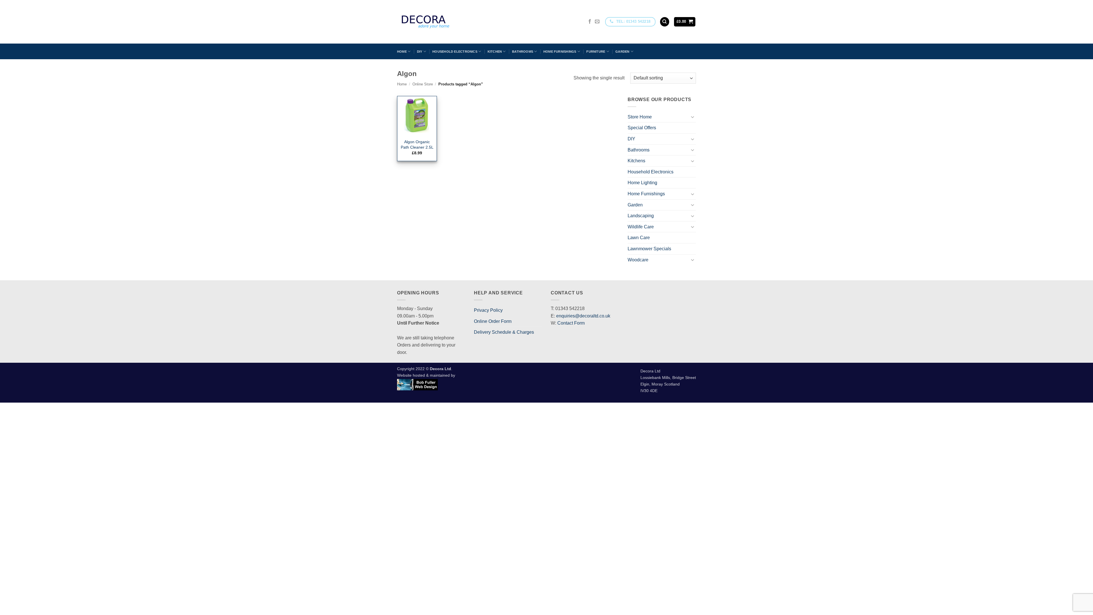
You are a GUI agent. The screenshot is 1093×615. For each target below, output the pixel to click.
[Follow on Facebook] (589, 21)
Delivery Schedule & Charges (504, 332)
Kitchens (636, 160)
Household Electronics (454, 51)
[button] (685, 21)
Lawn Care (639, 237)
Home (402, 51)
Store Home (640, 116)
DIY (419, 51)
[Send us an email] (597, 21)
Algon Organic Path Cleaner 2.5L (417, 144)
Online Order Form (492, 321)
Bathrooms (522, 51)
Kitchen (495, 51)
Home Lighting (642, 182)
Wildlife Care (641, 226)
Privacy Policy (488, 310)
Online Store (422, 84)
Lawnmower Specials (649, 248)
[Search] (664, 21)
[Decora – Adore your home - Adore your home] (441, 22)
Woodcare (638, 259)
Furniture (595, 51)
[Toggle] (692, 116)
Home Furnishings (559, 51)
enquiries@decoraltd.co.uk (583, 315)
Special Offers (642, 127)
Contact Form (571, 323)
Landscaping (641, 215)
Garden (622, 51)
